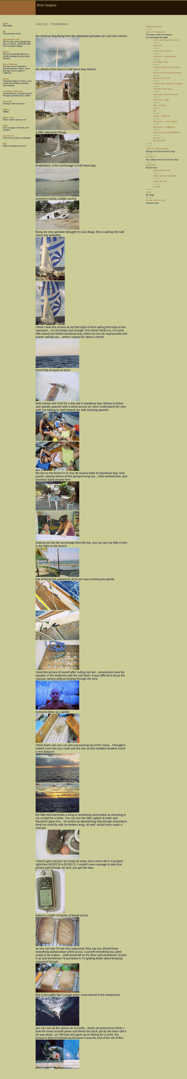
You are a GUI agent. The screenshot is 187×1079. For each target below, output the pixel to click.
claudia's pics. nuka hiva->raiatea (168, 83)
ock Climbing (10, 64)
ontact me (8, 136)
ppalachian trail (11, 39)
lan (5, 144)
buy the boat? (159, 140)
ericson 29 (150, 157)
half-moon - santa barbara (164, 56)
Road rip (7, 101)
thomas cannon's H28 (155, 200)
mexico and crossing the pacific (167, 72)
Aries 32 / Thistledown (155, 32)
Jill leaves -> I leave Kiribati (165, 121)
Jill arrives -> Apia (161, 100)
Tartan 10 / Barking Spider (157, 149)
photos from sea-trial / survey (166, 40)
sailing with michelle (161, 170)
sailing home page (154, 26)
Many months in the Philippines (166, 132)
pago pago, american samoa (165, 94)
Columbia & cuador (13, 91)
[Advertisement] (157, 235)
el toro (148, 192)
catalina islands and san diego (166, 67)
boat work (157, 45)
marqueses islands (161, 78)
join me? (157, 138)
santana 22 (151, 165)
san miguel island (160, 62)
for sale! (156, 187)
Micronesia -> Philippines (164, 127)
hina (6, 79)
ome (6, 23)
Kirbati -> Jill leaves (161, 116)
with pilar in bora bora (162, 89)
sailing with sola (160, 181)
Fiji (154, 111)
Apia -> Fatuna (159, 105)
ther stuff (8, 117)
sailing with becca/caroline (164, 176)
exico (6, 52)
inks (5, 125)
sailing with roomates (162, 51)
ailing (6, 109)
